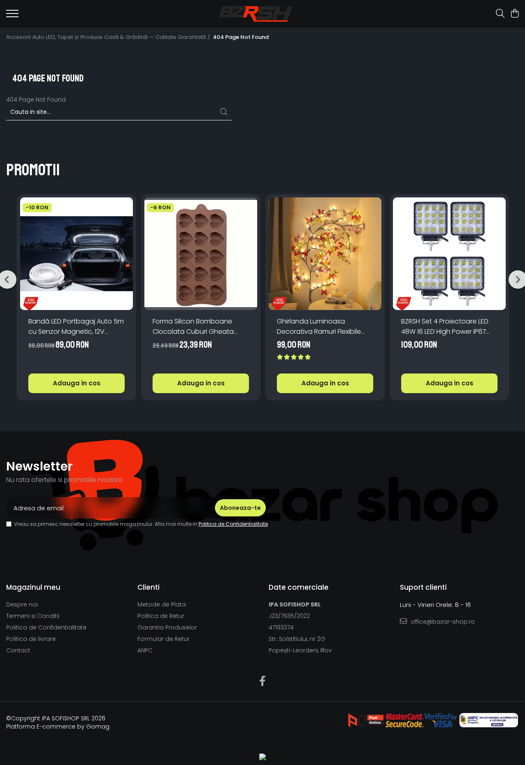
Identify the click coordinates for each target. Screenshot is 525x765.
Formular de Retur (163, 639)
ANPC (145, 650)
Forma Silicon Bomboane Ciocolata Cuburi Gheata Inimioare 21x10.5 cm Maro (193, 327)
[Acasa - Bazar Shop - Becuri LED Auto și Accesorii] (255, 14)
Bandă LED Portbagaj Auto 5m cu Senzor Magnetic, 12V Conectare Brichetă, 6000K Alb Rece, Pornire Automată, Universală (76, 327)
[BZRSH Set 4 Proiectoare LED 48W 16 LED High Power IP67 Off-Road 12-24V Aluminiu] (449, 253)
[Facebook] (263, 681)
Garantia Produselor (167, 627)
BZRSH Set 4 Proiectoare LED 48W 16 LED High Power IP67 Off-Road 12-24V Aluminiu (444, 327)
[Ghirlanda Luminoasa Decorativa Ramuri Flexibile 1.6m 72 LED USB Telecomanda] (325, 253)
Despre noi (22, 604)
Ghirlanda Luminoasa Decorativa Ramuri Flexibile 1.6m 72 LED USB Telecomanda (324, 327)
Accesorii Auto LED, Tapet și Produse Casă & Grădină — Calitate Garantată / (109, 37)
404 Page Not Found (241, 37)
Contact (18, 650)
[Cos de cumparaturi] (514, 14)
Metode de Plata (161, 604)
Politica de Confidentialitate (233, 524)
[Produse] (12, 16)
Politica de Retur (160, 616)
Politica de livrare (31, 639)
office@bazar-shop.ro (442, 622)
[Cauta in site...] (500, 14)
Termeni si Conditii (32, 616)
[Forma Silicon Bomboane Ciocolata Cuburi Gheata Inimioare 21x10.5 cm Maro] (200, 253)
